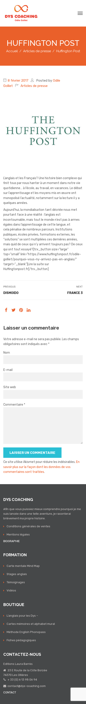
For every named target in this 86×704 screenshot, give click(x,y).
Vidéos (11, 590)
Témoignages (16, 582)
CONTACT (9, 692)
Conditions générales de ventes (28, 526)
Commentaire (14, 405)
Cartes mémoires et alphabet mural (31, 623)
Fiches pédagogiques (21, 640)
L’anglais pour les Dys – (22, 615)
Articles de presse (34, 86)
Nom (6, 353)
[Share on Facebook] (6, 310)
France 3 (75, 293)
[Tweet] (13, 310)
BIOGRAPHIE (11, 541)
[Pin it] (21, 310)
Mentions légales (18, 534)
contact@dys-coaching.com (26, 686)
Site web (9, 387)
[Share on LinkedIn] (28, 310)
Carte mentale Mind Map (23, 566)
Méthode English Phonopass (26, 632)
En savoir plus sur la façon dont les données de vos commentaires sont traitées (41, 467)
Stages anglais (17, 574)
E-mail (8, 370)
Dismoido (11, 293)
